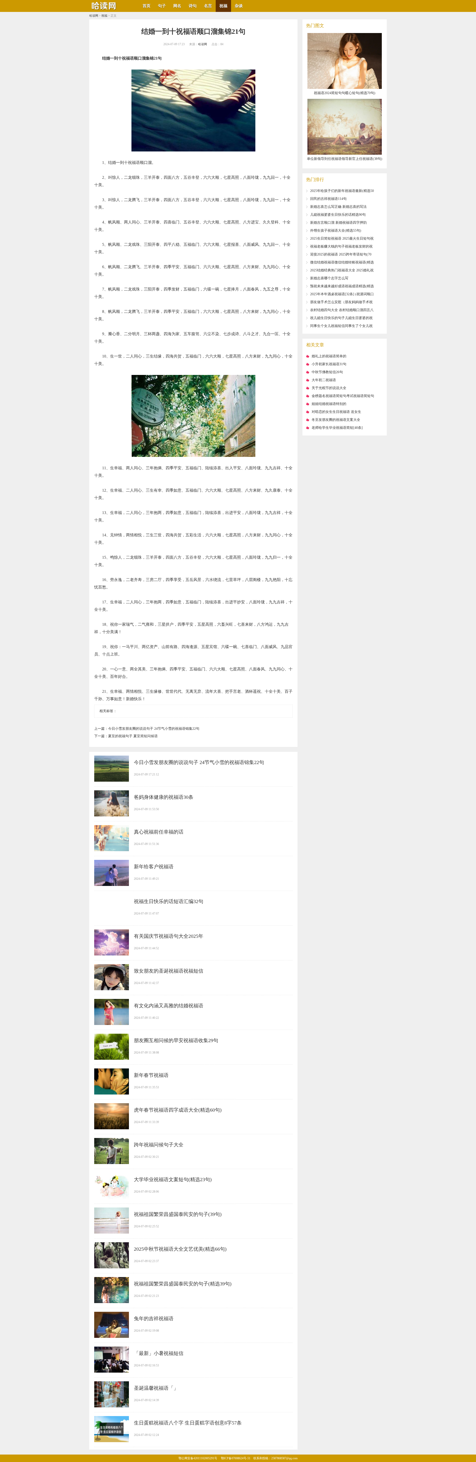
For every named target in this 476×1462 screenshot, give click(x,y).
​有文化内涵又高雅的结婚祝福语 (168, 1005)
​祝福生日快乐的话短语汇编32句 (168, 901)
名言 (208, 6)
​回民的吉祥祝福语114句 (328, 199)
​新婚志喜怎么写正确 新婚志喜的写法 (338, 207)
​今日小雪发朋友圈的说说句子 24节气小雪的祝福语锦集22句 (153, 729)
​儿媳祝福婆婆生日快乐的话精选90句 (338, 215)
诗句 (193, 6)
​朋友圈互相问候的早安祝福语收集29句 (176, 1040)
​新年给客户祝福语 (154, 866)
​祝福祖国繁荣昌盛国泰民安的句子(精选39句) (183, 1283)
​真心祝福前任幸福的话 (158, 832)
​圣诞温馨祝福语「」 (156, 1388)
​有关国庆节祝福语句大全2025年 (168, 936)
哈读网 (93, 15)
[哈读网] (104, 10)
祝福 (223, 6)
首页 (146, 6)
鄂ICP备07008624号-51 (235, 1458)
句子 (162, 6)
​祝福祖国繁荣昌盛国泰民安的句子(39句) (178, 1214)
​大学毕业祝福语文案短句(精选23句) (173, 1179)
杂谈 (239, 6)
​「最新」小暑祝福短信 (158, 1353)
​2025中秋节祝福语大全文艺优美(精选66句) (180, 1249)
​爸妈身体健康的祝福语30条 (163, 797)
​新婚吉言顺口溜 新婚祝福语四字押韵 (338, 222)
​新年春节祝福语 (151, 1075)
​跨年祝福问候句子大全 (158, 1144)
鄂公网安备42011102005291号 (197, 1458)
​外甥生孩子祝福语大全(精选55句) (335, 230)
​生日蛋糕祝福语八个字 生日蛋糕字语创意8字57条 (188, 1422)
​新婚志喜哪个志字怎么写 (329, 278)
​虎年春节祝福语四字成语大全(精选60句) (178, 1110)
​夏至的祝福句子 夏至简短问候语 (133, 736)
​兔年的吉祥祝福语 (154, 1318)
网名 (177, 6)
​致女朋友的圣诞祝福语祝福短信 (168, 971)
